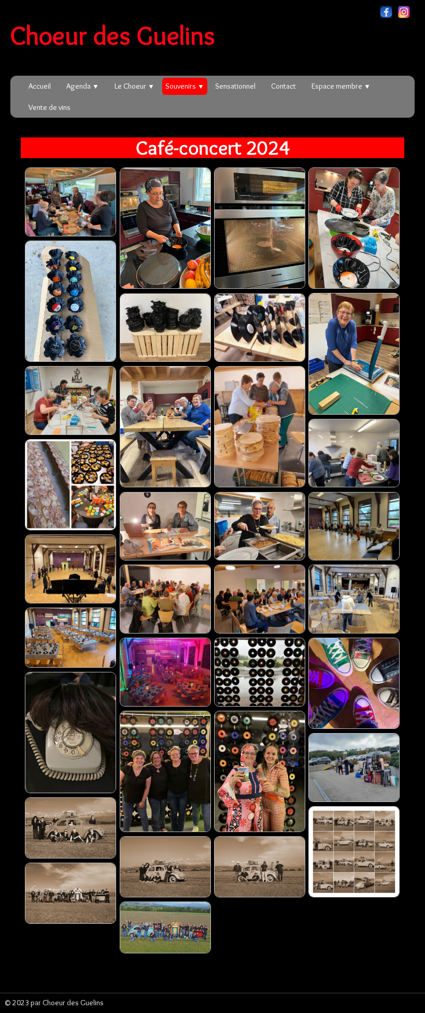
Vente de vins (49, 107)
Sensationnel (235, 86)
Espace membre (341, 86)
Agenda (82, 86)
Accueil (40, 86)
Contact (283, 86)
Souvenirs (184, 86)
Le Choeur (134, 86)
